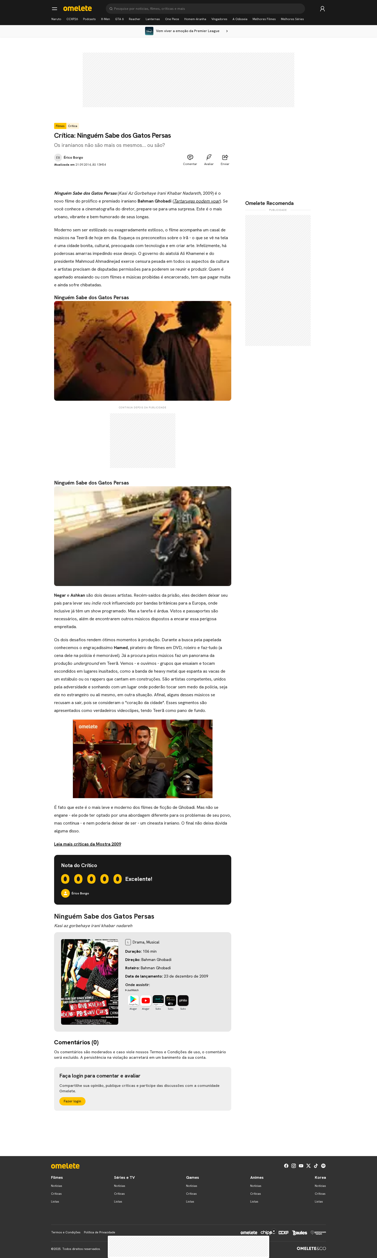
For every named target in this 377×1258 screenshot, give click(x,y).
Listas (55, 1201)
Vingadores (219, 19)
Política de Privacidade (99, 1232)
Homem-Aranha (195, 19)
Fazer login (72, 1101)
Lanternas (153, 19)
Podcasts (89, 19)
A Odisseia (240, 19)
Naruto (56, 19)
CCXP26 (72, 19)
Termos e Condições (66, 1232)
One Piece (172, 19)
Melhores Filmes (264, 19)
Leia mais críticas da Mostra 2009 (87, 844)
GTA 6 (119, 19)
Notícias (56, 1186)
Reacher (135, 19)
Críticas (56, 1194)
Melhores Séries (292, 19)
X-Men (105, 19)
